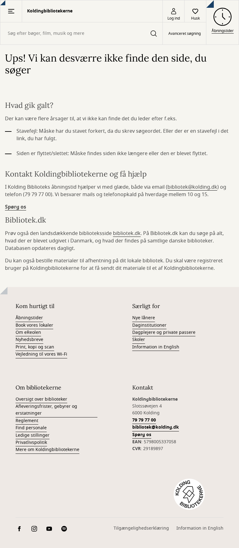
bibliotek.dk (127, 233)
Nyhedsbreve (29, 339)
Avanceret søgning (184, 33)
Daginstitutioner (149, 325)
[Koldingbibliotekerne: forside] (189, 494)
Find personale (31, 428)
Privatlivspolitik (31, 442)
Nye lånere (143, 318)
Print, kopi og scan (35, 347)
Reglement (27, 420)
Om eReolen (28, 332)
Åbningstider (29, 318)
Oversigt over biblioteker (41, 399)
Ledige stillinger (32, 435)
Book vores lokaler (34, 325)
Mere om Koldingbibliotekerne (47, 449)
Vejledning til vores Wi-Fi (41, 354)
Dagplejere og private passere (163, 332)
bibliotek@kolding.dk (192, 187)
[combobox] (81, 33)
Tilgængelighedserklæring (141, 528)
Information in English (155, 347)
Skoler (138, 339)
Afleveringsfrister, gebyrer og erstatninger (46, 410)
